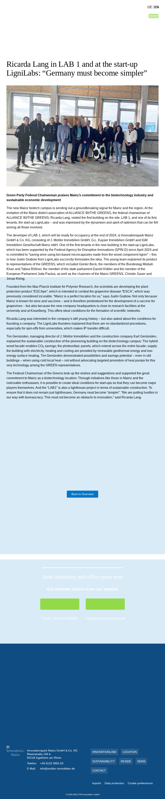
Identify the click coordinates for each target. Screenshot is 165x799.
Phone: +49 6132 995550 (59, 618)
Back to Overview (82, 494)
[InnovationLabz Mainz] (46, 17)
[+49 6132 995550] (59, 604)
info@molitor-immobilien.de (105, 618)
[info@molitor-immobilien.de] (105, 604)
